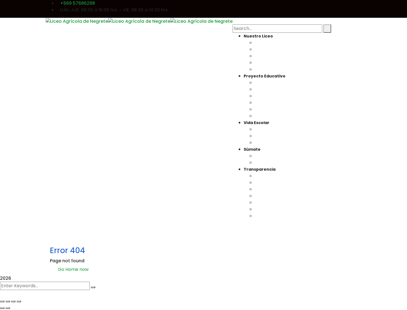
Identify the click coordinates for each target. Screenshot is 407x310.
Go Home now (73, 269)
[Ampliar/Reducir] (2, 301)
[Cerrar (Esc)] (19, 301)
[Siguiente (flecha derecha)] (8, 308)
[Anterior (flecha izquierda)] (2, 308)
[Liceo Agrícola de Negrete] (77, 21)
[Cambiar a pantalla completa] (8, 301)
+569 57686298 (77, 3)
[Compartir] (13, 301)
